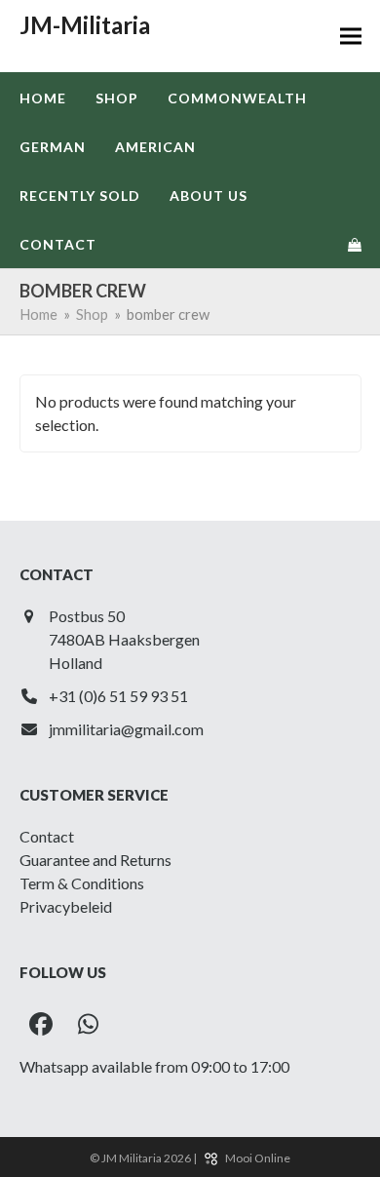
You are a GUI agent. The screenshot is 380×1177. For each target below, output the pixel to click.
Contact (46, 836)
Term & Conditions (81, 883)
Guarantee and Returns (95, 859)
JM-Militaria (84, 25)
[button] (350, 36)
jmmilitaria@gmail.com (126, 729)
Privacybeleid (65, 906)
